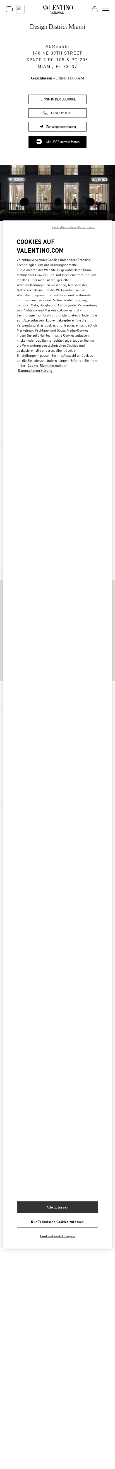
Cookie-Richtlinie (41, 365)
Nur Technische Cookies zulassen (57, 1222)
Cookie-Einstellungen (57, 1236)
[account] (9, 9)
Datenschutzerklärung (35, 370)
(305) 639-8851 (61, 113)
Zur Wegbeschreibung (66, 128)
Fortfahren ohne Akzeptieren (73, 227)
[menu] (106, 9)
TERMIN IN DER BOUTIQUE (57, 99)
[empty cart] (94, 9)
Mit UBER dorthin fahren (63, 142)
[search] (20, 9)
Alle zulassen (57, 1207)
